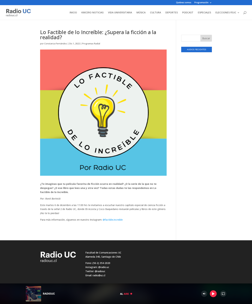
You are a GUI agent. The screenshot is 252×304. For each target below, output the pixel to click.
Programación (201, 3)
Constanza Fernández (55, 43)
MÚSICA (141, 12)
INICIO (73, 12)
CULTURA (155, 12)
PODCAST (187, 12)
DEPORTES (171, 12)
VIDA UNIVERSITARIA (120, 12)
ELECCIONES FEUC (225, 12)
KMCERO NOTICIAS (92, 12)
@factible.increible (113, 219)
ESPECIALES (204, 12)
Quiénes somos (183, 3)
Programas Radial (91, 43)
